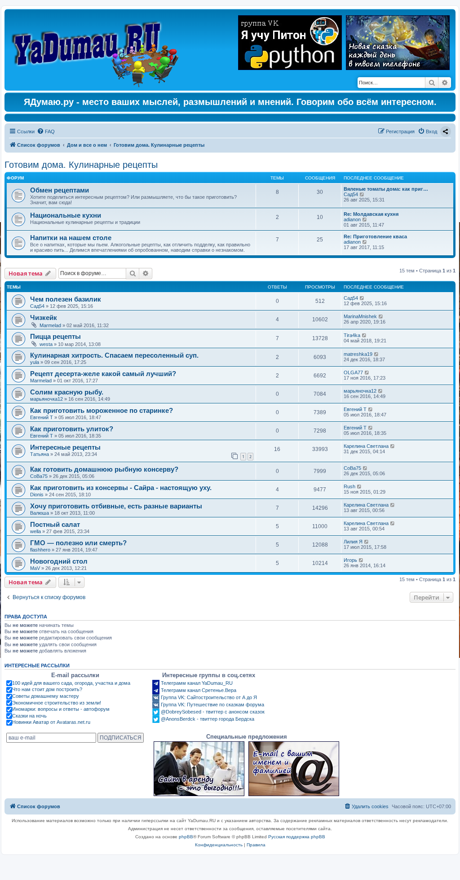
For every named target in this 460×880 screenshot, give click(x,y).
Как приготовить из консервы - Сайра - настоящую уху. (121, 487)
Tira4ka (352, 335)
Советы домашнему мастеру (45, 696)
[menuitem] (46, 131)
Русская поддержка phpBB (296, 836)
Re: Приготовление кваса (375, 236)
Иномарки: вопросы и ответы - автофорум (61, 709)
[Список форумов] (97, 49)
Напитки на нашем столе (70, 237)
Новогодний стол (59, 561)
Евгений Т (41, 417)
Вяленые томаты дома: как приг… (386, 189)
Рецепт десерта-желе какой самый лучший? (103, 373)
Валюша (39, 513)
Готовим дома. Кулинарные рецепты (81, 165)
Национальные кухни (65, 215)
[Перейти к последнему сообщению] (362, 298)
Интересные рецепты (65, 447)
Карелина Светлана (366, 446)
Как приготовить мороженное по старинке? (101, 410)
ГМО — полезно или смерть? (78, 543)
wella (35, 531)
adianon (352, 219)
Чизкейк (43, 317)
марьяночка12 (46, 399)
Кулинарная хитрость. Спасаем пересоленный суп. (114, 355)
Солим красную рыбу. (66, 392)
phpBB (186, 836)
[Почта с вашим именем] (294, 769)
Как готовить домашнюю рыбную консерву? (104, 469)
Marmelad (50, 325)
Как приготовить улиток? (71, 429)
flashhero (40, 549)
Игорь (350, 560)
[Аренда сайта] (199, 769)
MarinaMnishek (360, 316)
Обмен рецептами (59, 190)
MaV (35, 568)
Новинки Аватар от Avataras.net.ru (51, 722)
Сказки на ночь (29, 715)
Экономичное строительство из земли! (56, 702)
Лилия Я (353, 541)
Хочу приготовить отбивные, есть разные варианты (116, 506)
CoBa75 (39, 476)
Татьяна (39, 454)
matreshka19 (358, 354)
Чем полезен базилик (65, 299)
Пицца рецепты (55, 336)
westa (46, 344)
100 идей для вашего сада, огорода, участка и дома (71, 683)
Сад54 (351, 194)
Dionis (37, 494)
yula (34, 362)
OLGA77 (353, 372)
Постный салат (55, 524)
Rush (349, 486)
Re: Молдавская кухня (371, 214)
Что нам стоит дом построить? (47, 689)
